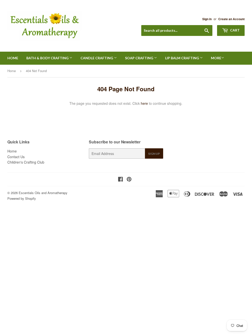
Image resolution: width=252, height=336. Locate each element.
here (144, 103)
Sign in (207, 19)
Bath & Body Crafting (47, 58)
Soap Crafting (139, 58)
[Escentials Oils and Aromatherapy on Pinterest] (129, 179)
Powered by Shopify (21, 198)
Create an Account (231, 19)
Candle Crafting (97, 58)
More (216, 58)
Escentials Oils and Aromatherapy (43, 192)
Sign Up (154, 153)
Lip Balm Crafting (182, 58)
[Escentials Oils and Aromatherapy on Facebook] (120, 179)
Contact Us (16, 156)
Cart (234, 30)
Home (12, 58)
